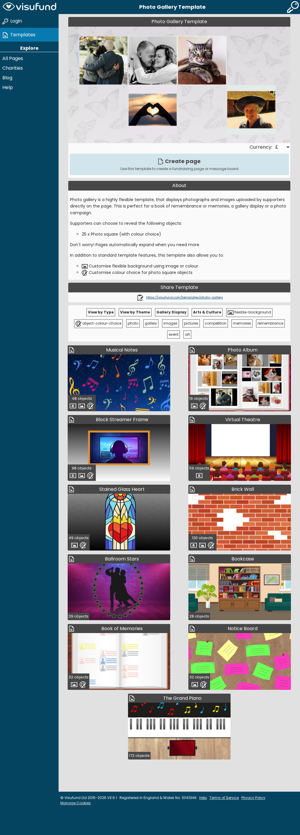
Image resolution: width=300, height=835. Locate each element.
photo (133, 323)
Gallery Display (171, 312)
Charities (12, 68)
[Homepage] (29, 7)
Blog (7, 77)
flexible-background (252, 312)
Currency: (261, 147)
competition (215, 323)
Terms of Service (224, 797)
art (187, 334)
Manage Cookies (75, 802)
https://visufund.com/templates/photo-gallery (184, 297)
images (170, 323)
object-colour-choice (101, 323)
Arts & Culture (207, 312)
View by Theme (135, 312)
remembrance (270, 323)
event (173, 334)
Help (7, 87)
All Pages (12, 58)
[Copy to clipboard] (140, 297)
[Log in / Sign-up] (293, 7)
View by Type (101, 312)
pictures (191, 323)
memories (242, 323)
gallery (151, 323)
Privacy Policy (253, 797)
